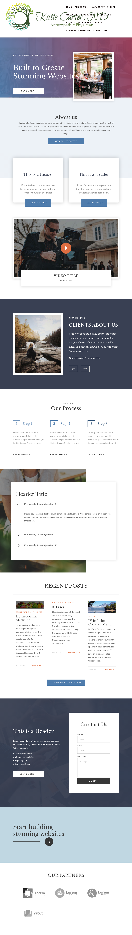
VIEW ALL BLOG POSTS (66, 682)
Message (81, 756)
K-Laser (58, 607)
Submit (94, 781)
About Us (80, 7)
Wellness (37, 612)
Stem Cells (104, 15)
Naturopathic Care (104, 7)
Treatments (58, 603)
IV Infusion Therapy (77, 31)
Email (79, 745)
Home (68, 7)
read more (36, 665)
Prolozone (87, 15)
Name (80, 734)
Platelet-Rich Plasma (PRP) (82, 23)
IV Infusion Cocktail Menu (100, 622)
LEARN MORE (38, 203)
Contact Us (100, 31)
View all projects (66, 141)
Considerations (23, 612)
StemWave (71, 15)
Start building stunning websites (38, 830)
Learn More (27, 91)
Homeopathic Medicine (27, 618)
